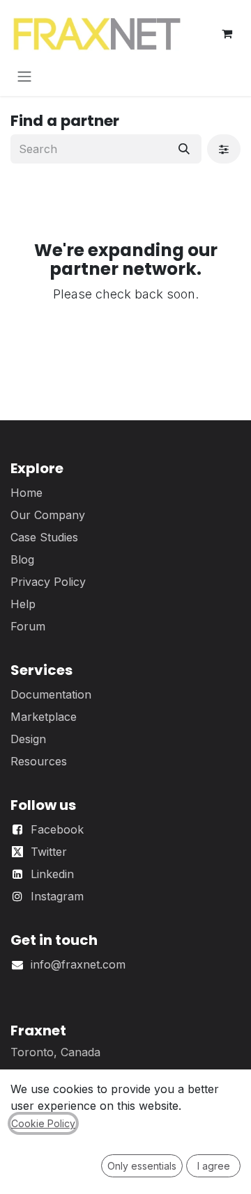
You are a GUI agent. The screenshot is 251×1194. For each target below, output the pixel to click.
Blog (22, 559)
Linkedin (52, 874)
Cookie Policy (43, 1123)
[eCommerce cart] (227, 33)
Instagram (57, 896)
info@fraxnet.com (78, 964)
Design (28, 739)
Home (26, 493)
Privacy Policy (48, 582)
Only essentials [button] (141, 1166)
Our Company (47, 515)
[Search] (184, 149)
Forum (27, 626)
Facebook (57, 829)
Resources (38, 761)
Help (23, 604)
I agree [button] (213, 1166)
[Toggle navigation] (24, 75)
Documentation (50, 694)
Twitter (49, 852)
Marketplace (43, 717)
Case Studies (44, 537)
